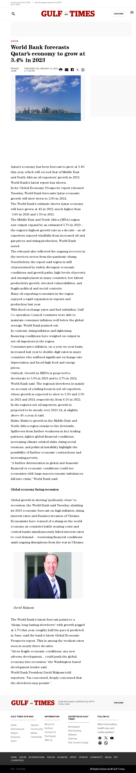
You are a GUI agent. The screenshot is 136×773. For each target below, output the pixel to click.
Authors (49, 728)
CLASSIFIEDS (17, 760)
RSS (13, 769)
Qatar (14, 41)
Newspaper (74, 726)
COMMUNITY (96, 757)
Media (34, 733)
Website (72, 734)
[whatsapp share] (83, 69)
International (17, 729)
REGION (51, 757)
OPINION (83, 757)
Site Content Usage (78, 742)
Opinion (35, 725)
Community (37, 729)
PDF (116, 757)
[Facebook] (100, 738)
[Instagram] (100, 743)
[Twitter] (105, 738)
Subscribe (118, 14)
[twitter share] (77, 69)
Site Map (21, 769)
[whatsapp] (106, 743)
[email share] (66, 70)
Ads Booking (74, 730)
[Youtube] (111, 738)
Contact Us (50, 732)
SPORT (73, 757)
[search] (13, 14)
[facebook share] (72, 70)
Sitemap (72, 738)
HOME (14, 757)
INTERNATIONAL (37, 757)
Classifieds (36, 737)
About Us (49, 724)
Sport (14, 741)
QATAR (22, 757)
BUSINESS (62, 757)
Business (15, 737)
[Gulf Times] (68, 16)
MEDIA (108, 757)
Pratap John (15, 69)
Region (14, 733)
